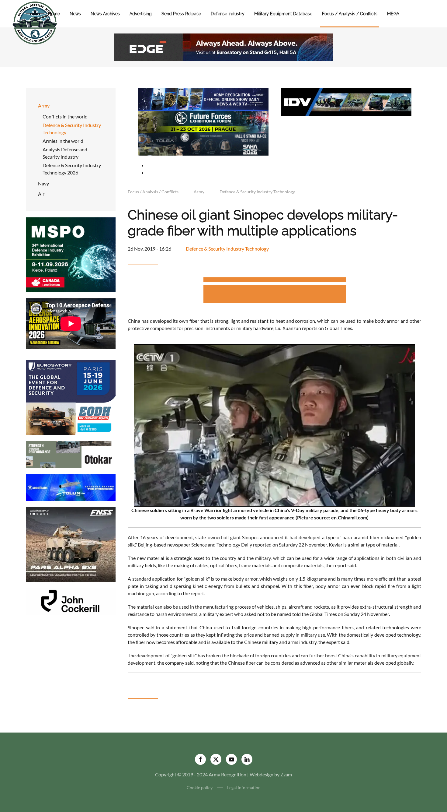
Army (44, 105)
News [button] (75, 13)
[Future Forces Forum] (203, 121)
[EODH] (71, 396)
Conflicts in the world (65, 116)
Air (41, 194)
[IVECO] (346, 101)
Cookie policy (200, 787)
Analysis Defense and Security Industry (65, 153)
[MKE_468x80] (203, 143)
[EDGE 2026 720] (223, 46)
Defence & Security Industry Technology (72, 128)
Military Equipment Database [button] (283, 13)
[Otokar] (71, 453)
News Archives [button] (105, 13)
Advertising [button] (141, 13)
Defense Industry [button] (227, 13)
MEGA (393, 13)
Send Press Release (181, 13)
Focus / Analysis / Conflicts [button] (349, 13)
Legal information (244, 787)
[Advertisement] (274, 280)
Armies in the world (63, 141)
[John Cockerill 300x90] (71, 600)
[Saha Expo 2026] (203, 99)
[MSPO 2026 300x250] (71, 254)
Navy (43, 183)
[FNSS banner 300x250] (71, 544)
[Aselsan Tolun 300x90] (71, 487)
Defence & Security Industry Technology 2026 (72, 168)
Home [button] (54, 13)
